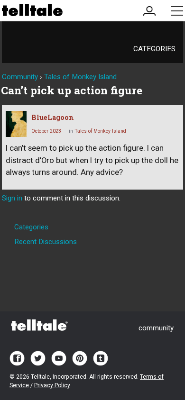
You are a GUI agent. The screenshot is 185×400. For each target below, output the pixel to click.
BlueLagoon (52, 117)
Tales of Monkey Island (100, 131)
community (156, 328)
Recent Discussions (45, 241)
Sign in (12, 198)
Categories (154, 49)
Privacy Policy (52, 385)
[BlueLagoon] (16, 124)
